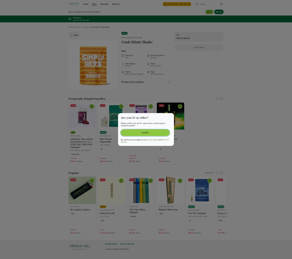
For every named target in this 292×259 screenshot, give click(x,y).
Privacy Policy (152, 140)
